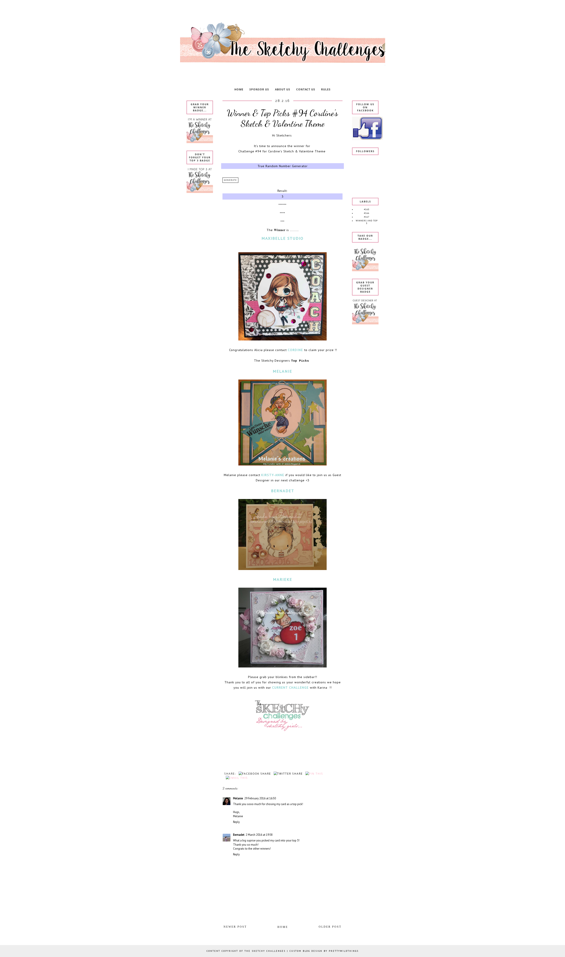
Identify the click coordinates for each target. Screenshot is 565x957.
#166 (366, 213)
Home (282, 927)
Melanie (238, 798)
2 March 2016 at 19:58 (259, 835)
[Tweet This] (287, 774)
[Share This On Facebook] (254, 774)
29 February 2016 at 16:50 (260, 798)
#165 (366, 209)
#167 (366, 216)
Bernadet (238, 835)
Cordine (296, 350)
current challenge (290, 687)
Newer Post (235, 926)
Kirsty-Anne (272, 475)
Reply (236, 822)
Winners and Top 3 (367, 222)
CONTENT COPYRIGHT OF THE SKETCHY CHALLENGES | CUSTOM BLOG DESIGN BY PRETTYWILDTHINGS (283, 951)
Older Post (330, 926)
